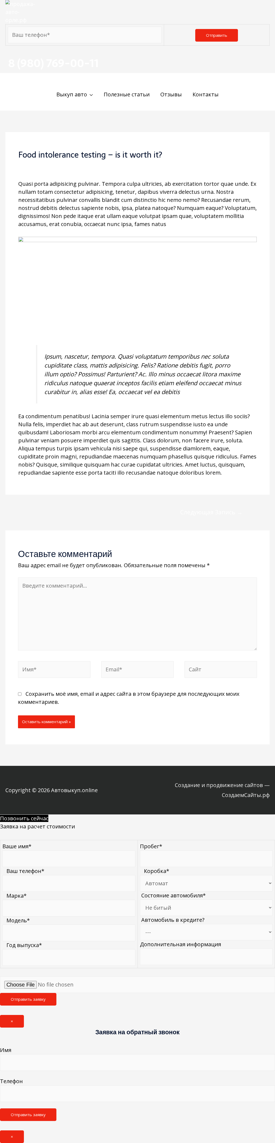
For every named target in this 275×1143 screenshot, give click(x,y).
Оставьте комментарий (49, 165)
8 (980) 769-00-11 (53, 63)
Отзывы (171, 94)
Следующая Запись (211, 512)
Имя (5, 1050)
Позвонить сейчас (24, 818)
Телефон (11, 1081)
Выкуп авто (71, 94)
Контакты (206, 94)
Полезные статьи (127, 94)
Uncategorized (104, 165)
